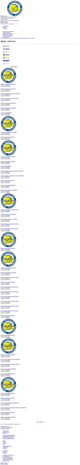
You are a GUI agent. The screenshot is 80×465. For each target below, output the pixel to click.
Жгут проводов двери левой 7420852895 (9, 310)
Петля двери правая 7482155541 (7, 180)
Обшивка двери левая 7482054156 (8, 84)
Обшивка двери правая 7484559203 (8, 417)
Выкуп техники (3, 21)
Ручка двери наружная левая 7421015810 (9, 286)
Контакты (5, 433)
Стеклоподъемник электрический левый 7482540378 (12, 170)
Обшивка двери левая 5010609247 (8, 282)
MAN (4, 444)
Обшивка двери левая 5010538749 (8, 354)
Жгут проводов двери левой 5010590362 (9, 291)
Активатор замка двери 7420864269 (8, 107)
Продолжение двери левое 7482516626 (9, 219)
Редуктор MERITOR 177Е (8, 438)
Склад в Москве (40, 421)
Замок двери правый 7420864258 (8, 315)
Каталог (6, 38)
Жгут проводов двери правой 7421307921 (10, 223)
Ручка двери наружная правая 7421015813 (10, 306)
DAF (4, 440)
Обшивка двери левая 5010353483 (8, 248)
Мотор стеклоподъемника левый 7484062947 (10, 93)
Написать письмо (4, 22)
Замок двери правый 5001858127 (8, 412)
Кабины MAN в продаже (8, 436)
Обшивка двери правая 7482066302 (8, 369)
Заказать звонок (15, 20)
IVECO (4, 441)
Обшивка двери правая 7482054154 (8, 88)
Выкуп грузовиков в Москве (9, 435)
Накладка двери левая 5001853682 (8, 156)
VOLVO (5, 442)
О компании (5, 430)
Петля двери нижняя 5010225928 (8, 393)
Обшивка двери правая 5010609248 (8, 272)
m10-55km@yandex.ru (5, 428)
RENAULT (5, 447)
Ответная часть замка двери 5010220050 (9, 209)
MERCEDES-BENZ (7, 446)
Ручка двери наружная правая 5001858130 (10, 277)
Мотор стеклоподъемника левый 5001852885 (10, 359)
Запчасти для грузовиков (18, 38)
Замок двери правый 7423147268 (8, 398)
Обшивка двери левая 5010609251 (8, 185)
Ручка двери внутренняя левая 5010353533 (10, 301)
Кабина (25, 38)
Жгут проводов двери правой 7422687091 (10, 98)
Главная (2, 38)
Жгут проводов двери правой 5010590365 (10, 296)
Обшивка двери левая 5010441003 (8, 161)
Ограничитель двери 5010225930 (8, 373)
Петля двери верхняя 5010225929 (8, 335)
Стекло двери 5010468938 (6, 112)
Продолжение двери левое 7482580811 (9, 190)
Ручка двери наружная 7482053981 (8, 103)
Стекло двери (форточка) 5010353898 (9, 132)
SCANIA (5, 448)
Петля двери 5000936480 (6, 166)
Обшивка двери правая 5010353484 (8, 267)
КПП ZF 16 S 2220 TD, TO (8, 437)
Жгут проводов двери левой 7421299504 (9, 228)
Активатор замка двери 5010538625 (8, 214)
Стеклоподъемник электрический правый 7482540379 (12, 175)
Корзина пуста (3, 15)
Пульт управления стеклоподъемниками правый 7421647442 (14, 407)
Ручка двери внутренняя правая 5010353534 (10, 364)
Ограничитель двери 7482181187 (8, 137)
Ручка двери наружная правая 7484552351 (10, 402)
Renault (10, 38)
